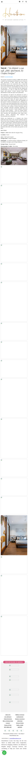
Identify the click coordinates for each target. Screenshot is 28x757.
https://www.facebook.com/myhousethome (22, 1)
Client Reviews (8, 719)
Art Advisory (7, 716)
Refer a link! (20, 725)
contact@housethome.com (15, 738)
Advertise (19, 721)
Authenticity (19, 716)
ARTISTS (20, 727)
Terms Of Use (7, 725)
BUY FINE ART (8, 727)
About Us (7, 714)
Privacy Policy (20, 723)
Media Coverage (20, 714)
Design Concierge (20, 719)
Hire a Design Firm (8, 721)
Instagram (19, 1)
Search (25, 1)
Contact (8, 723)
